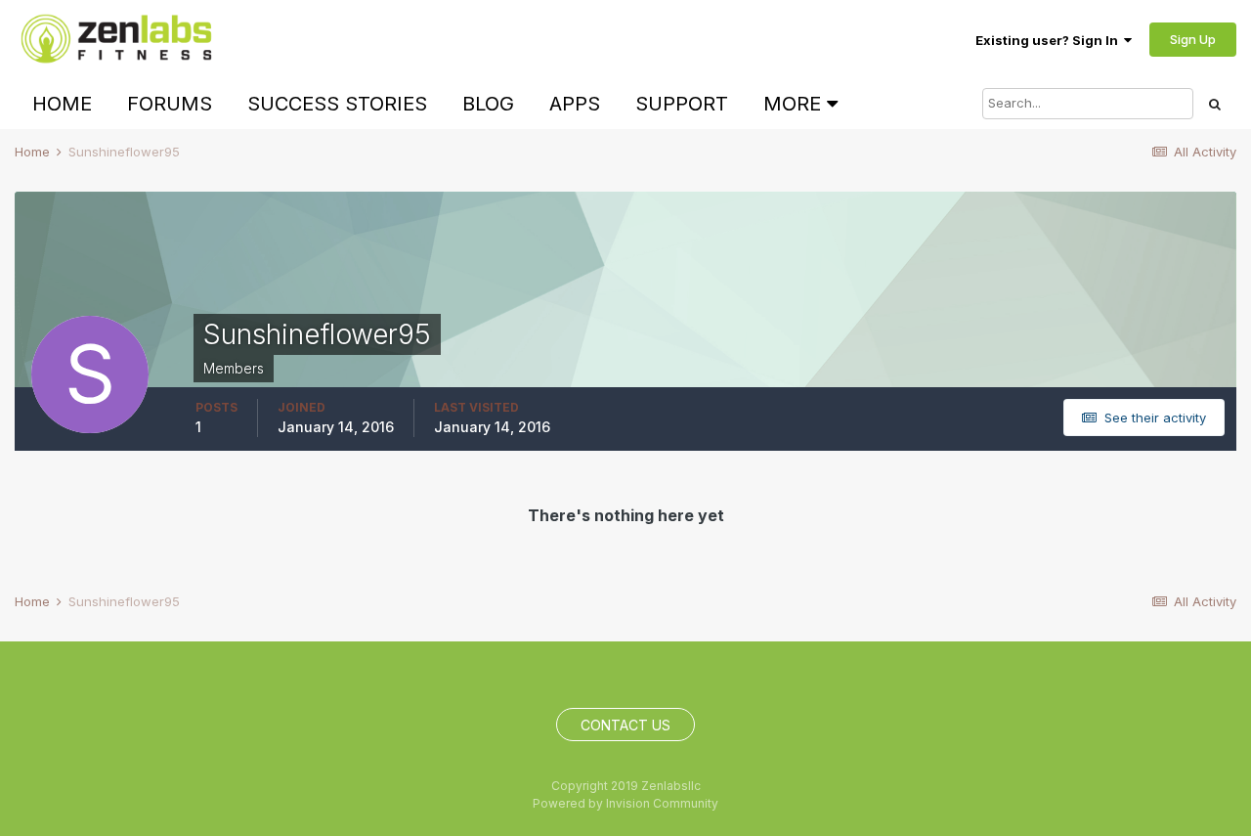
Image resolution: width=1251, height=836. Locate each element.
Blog (488, 103)
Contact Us (625, 725)
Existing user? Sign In (1049, 40)
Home (62, 103)
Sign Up (1193, 39)
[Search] (1214, 103)
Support (681, 103)
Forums (169, 103)
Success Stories (337, 103)
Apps (574, 103)
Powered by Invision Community (625, 803)
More (792, 103)
